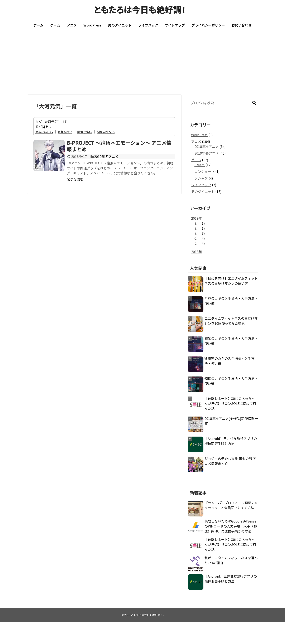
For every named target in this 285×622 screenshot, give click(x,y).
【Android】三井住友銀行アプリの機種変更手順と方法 (230, 441)
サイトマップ (175, 25)
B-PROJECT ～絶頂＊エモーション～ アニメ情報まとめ (119, 146)
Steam (199, 164)
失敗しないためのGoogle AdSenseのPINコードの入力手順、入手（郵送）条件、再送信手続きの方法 (230, 526)
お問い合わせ (242, 25)
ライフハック (148, 25)
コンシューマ (204, 171)
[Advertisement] (142, 62)
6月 (197, 238)
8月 (197, 228)
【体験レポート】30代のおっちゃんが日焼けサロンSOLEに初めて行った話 (230, 403)
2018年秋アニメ (206, 146)
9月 (197, 223)
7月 (197, 233)
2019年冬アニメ (106, 156)
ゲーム (55, 25)
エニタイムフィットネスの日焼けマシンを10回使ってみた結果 (231, 321)
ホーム (38, 25)
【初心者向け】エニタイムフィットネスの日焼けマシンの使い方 (231, 281)
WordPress (92, 25)
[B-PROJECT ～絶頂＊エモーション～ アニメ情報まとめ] (49, 155)
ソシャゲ (201, 178)
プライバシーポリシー (208, 25)
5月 (197, 243)
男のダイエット (119, 25)
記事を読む (75, 178)
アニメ (72, 25)
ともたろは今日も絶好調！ (140, 9)
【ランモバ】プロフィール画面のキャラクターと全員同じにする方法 (231, 505)
